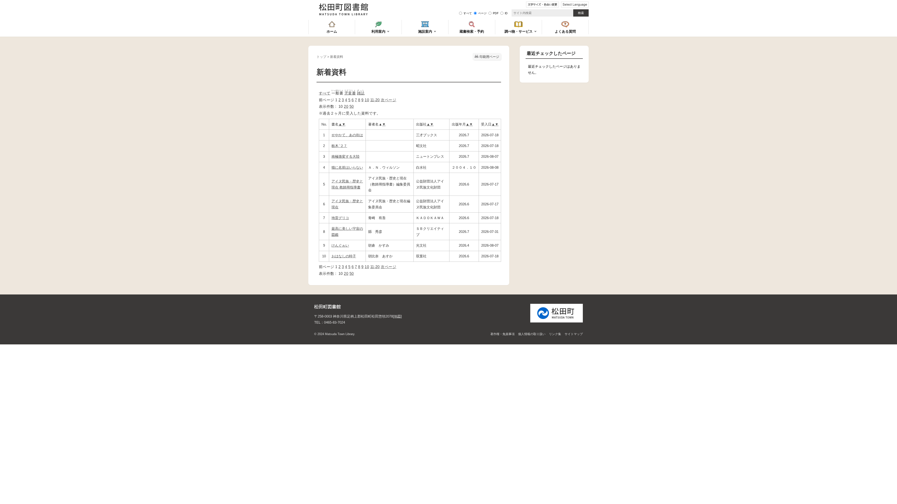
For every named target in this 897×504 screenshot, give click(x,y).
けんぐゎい (340, 245)
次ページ (388, 100)
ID (506, 13)
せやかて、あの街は (347, 135)
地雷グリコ (340, 218)
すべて (467, 13)
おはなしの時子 (343, 256)
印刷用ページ (489, 57)
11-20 (375, 100)
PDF (495, 13)
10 (367, 100)
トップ (321, 57)
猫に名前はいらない (347, 167)
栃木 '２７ (339, 146)
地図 (397, 316)
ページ (482, 13)
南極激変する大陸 (345, 156)
